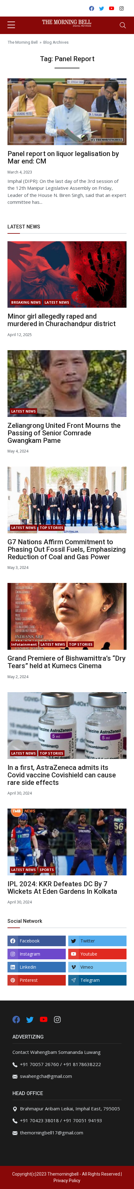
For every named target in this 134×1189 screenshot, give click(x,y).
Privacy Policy (67, 1180)
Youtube (88, 954)
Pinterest (29, 980)
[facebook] (16, 1019)
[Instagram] (57, 1019)
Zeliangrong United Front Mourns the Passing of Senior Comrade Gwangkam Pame (64, 433)
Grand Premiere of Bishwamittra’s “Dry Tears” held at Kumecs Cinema (66, 662)
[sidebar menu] (11, 25)
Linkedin (28, 967)
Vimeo (86, 967)
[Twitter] (30, 1019)
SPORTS (47, 869)
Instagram (30, 954)
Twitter (87, 941)
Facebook (30, 941)
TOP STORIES (51, 527)
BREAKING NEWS (26, 302)
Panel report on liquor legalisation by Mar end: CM (63, 157)
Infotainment (24, 644)
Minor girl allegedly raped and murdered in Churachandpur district (61, 320)
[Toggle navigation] (123, 25)
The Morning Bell (22, 42)
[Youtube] (44, 1019)
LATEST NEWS (57, 302)
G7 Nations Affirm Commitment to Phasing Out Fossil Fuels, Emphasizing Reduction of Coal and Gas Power (66, 549)
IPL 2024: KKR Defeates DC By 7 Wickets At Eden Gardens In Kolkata (62, 887)
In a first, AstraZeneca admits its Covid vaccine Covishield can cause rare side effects (61, 775)
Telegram (90, 980)
